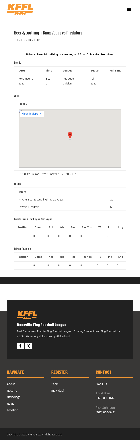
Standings (13, 397)
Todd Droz (22, 40)
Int (110, 227)
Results (12, 391)
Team (55, 384)
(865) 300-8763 (106, 398)
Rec (73, 227)
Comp (38, 227)
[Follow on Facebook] (20, 346)
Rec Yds (87, 227)
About (11, 384)
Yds (62, 227)
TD (100, 227)
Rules (10, 404)
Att (51, 227)
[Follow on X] (28, 346)
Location (12, 410)
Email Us (101, 384)
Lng (120, 227)
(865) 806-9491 (105, 412)
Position (23, 227)
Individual (57, 391)
